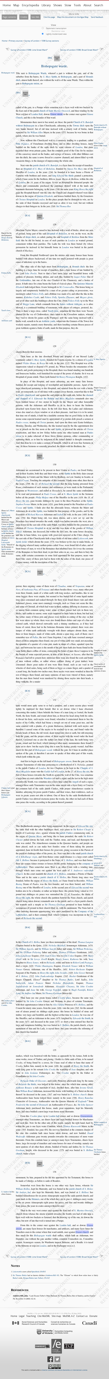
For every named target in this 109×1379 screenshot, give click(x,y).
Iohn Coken (68, 955)
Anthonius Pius (31, 589)
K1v (28, 336)
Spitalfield (35, 1271)
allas (35, 637)
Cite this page (49, 17)
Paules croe (22, 422)
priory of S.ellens (98, 864)
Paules (73, 470)
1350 (45, 945)
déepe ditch (31, 236)
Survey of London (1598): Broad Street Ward (78, 50)
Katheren (74, 959)
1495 (90, 952)
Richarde (51, 962)
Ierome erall (86, 1087)
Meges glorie (86, 297)
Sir (35, 132)
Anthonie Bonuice (24, 1087)
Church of (31, 941)
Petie (22, 143)
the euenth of (74, 1065)
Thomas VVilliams (67, 952)
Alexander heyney (65, 986)
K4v (28, 1040)
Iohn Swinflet (61, 972)
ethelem (5, 240)
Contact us (82, 1316)
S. (71, 493)
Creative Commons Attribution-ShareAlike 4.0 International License (64, 1370)
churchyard (26, 394)
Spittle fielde (6, 549)
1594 (23, 517)
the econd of (32, 1104)
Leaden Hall (36, 114)
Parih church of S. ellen (100, 877)
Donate (93, 1316)
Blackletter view (58, 31)
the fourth (81, 1018)
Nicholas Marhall (57, 945)
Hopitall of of (39, 168)
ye (64, 418)
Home (7, 5)
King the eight (83, 189)
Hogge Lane (28, 303)
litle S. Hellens (22, 860)
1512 (31, 976)
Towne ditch (78, 125)
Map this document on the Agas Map (72, 17)
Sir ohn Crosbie (6, 1004)
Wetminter (32, 490)
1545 (65, 976)
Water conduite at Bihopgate (100, 1123)
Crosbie (65, 1072)
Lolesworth (17, 1271)
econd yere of (73, 887)
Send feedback (97, 17)
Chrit (42, 422)
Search (98, 5)
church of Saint (54, 110)
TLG (46, 1278)
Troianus (45, 589)
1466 (59, 1007)
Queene (35, 836)
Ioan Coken (50, 955)
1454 (50, 504)
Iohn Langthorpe (23, 955)
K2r (27, 455)
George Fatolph (53, 989)
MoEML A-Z (69, 1316)
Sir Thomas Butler (20, 1275)
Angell (75, 781)
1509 (84, 955)
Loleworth (83, 538)
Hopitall (26, 199)
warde (42, 1235)
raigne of (81, 825)
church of (56, 873)
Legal (21, 1316)
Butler (15, 1278)
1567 (49, 1094)
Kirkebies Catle (31, 297)
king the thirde (63, 175)
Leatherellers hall (99, 915)
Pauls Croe (50, 493)
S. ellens (64, 1024)
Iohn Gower (79, 972)
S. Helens (23, 976)
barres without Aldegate (71, 303)
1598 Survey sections (50, 41)
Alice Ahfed (58, 1004)
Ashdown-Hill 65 (52, 1275)
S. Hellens (68, 860)
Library (46, 5)
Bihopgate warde (54, 66)
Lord (83, 962)
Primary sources (16, 41)
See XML (35, 17)
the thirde (50, 880)
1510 (42, 955)
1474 (90, 945)
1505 (23, 1129)
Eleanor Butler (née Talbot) (33, 1278)
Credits (23, 17)
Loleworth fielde (5, 543)
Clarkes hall (5, 788)
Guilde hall (49, 771)
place (64, 997)
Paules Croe (22, 480)
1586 (74, 1097)
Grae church (82, 1231)
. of (47, 483)
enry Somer (62, 959)
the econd (50, 483)
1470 (58, 1018)
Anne (33, 989)
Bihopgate (66, 76)
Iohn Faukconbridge (44, 976)
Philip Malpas (42, 497)
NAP (42, 1271)
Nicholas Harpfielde (63, 982)
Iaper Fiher (80, 276)
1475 (57, 1021)
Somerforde (38, 986)
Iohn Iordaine (31, 1072)
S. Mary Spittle (39, 359)
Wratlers (48, 778)
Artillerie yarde (48, 321)
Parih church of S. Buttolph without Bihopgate (100, 127)
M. (66, 286)
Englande (82, 1101)
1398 (28, 483)
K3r (27, 690)
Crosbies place (9, 1000)
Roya (42, 363)
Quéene (45, 195)
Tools (77, 5)
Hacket (72, 976)
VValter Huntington (44, 965)
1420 (31, 965)
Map (16, 5)
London (79, 147)
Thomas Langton (85, 941)
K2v (28, 571)
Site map (56, 1316)
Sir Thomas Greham (98, 1150)
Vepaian (79, 586)
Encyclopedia (30, 5)
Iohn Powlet (30, 273)
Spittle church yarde (7, 525)
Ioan (74, 1069)
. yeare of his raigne (40, 182)
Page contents (9, 17)
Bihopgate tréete (30, 83)
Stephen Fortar (23, 504)
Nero (18, 589)
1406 (56, 1065)
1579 (61, 1150)
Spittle (50, 76)
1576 (52, 541)
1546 (57, 189)
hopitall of (70, 236)
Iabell (60, 514)
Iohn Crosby (50, 1069)
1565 (77, 1007)
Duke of (33, 1080)
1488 (84, 514)
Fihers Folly (6, 273)
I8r (50, 57)
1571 (63, 132)
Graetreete (86, 1115)
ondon (41, 199)
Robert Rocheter (77, 969)
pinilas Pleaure (66, 297)
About (87, 5)
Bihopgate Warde (37, 73)
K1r (27, 215)
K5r (27, 1162)
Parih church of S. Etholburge (100, 857)
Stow (68, 5)
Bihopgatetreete (5, 795)
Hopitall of (57, 233)
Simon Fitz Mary (75, 168)
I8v (18, 92)
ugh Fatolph (78, 989)
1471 (27, 1021)
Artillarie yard (6, 320)
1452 (85, 376)
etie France (98, 143)
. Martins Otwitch (83, 1210)
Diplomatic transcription (56, 28)
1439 (80, 497)
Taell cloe (53, 310)
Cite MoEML (43, 1316)
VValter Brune (29, 363)
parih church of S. (45, 165)
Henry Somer (33, 962)
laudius (62, 586)
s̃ (74, 1245)
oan (91, 959)
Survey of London (31, 41)
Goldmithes (25, 280)
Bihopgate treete (62, 761)
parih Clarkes (66, 832)
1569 (53, 206)
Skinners (35, 1198)
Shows (57, 5)
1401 (65, 969)
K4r (27, 927)
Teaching (31, 1316)
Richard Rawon (35, 514)
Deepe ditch (5, 237)
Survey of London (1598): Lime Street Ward (29, 50)
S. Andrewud (6, 1191)
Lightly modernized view (56, 34)
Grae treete (56, 114)
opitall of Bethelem (98, 169)
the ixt (22, 500)
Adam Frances (35, 982)
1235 (67, 363)
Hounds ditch (78, 266)
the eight (23, 897)
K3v (28, 811)
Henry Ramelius (85, 1097)
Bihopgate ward (7, 72)
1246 (50, 172)
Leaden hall (54, 1115)
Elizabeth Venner (70, 965)
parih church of (53, 877)
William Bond (26, 1090)
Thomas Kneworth (72, 1126)
